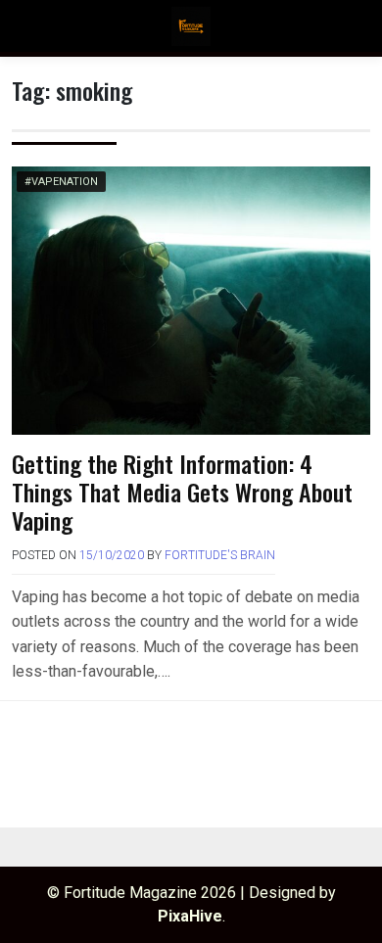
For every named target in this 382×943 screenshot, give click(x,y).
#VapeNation (61, 181)
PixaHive (190, 916)
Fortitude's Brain (220, 555)
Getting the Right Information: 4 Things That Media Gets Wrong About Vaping (182, 492)
